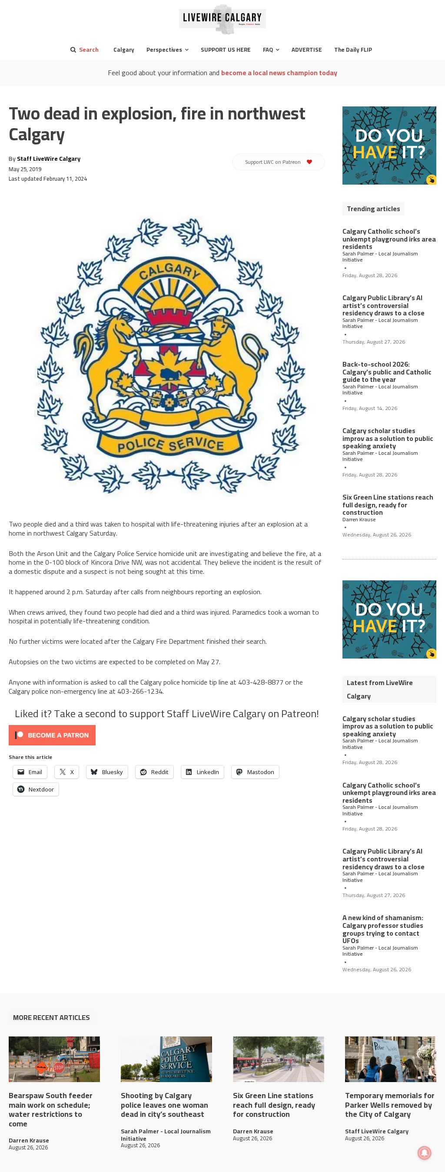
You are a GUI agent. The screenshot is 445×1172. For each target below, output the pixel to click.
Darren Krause (358, 519)
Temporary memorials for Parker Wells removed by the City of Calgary (390, 1104)
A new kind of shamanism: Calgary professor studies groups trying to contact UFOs (382, 929)
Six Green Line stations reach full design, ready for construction (387, 504)
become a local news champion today (279, 72)
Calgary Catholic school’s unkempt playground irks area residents (389, 239)
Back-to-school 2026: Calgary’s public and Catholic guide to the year (387, 372)
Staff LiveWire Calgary (48, 158)
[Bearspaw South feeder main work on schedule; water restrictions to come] (54, 1059)
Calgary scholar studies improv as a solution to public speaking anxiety (387, 438)
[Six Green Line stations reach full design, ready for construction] (278, 1059)
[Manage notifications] (425, 1153)
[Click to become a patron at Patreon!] (167, 735)
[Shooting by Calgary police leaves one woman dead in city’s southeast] (166, 1059)
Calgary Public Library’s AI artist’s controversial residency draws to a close (383, 305)
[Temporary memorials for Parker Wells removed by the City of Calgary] (390, 1059)
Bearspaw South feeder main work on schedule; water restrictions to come (51, 1109)
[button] (83, 49)
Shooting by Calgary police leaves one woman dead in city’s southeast (164, 1104)
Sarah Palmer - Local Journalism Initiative (380, 257)
